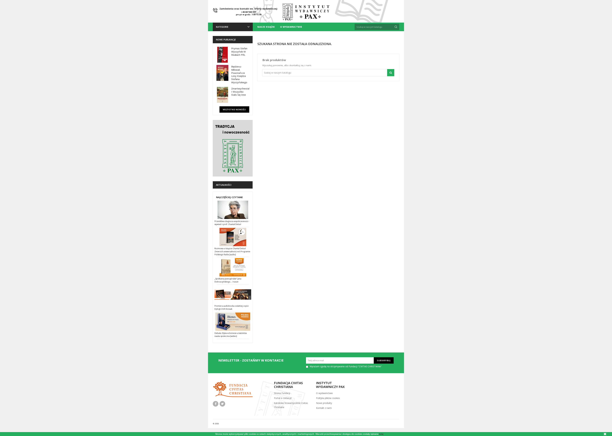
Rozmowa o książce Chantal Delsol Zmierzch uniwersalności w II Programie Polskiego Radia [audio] (232, 251)
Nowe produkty (324, 402)
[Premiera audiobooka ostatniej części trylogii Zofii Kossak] (233, 294)
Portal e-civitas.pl (282, 398)
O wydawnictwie (291, 26)
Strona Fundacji (282, 393)
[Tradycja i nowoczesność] (233, 148)
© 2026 (216, 423)
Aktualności (223, 184)
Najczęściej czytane (229, 197)
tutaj (381, 434)
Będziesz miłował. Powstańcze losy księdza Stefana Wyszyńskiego (239, 74)
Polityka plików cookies (328, 398)
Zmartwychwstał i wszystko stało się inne (240, 91)
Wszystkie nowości (234, 109)
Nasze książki (266, 26)
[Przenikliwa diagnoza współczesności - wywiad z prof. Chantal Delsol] (233, 210)
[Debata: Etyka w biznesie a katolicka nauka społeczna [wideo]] (233, 322)
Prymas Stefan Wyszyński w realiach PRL (239, 51)
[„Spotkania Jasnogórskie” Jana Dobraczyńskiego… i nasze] (233, 267)
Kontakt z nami (324, 407)
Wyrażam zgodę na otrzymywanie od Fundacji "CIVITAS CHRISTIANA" (346, 366)
